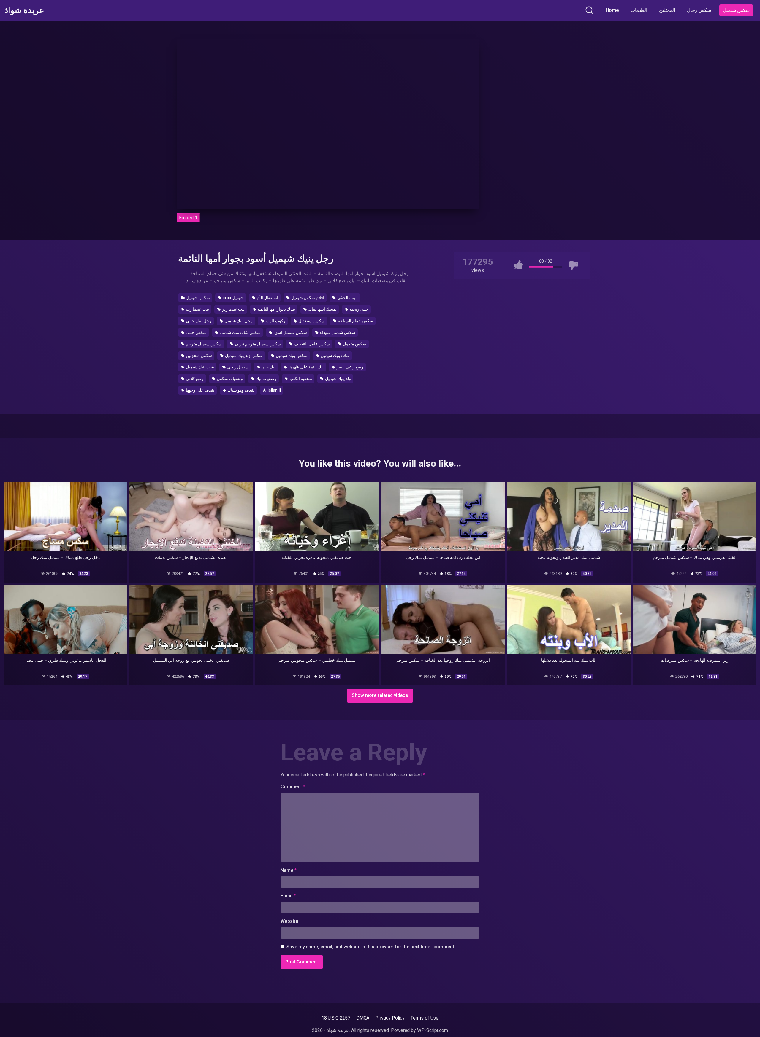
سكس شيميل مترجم (203, 344)
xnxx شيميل (233, 297)
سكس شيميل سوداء (337, 332)
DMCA (363, 1018)
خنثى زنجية (359, 309)
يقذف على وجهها (199, 390)
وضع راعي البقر (349, 367)
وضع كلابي (194, 378)
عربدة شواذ (24, 10)
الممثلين (667, 10)
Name (289, 870)
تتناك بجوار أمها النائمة (276, 309)
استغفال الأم (267, 297)
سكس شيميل (736, 10)
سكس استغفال (311, 320)
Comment (293, 786)
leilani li (274, 390)
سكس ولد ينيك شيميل (243, 355)
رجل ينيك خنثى (198, 320)
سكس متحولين (198, 355)
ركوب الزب (275, 320)
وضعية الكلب (300, 378)
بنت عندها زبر (233, 309)
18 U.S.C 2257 (336, 1018)
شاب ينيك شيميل (335, 355)
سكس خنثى (196, 332)
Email (288, 896)
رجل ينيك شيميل (238, 320)
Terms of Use (424, 1018)
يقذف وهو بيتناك (241, 390)
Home (612, 10)
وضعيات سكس (229, 378)
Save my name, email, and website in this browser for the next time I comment (370, 947)
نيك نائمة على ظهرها (306, 367)
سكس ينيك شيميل (291, 355)
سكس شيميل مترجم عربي (257, 344)
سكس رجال (699, 10)
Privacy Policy (390, 1018)
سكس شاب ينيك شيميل (240, 332)
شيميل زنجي (237, 367)
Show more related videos (380, 695)
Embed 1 (188, 218)
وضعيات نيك (265, 378)
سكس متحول (354, 344)
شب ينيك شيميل (199, 367)
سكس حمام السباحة (355, 320)
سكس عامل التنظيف (311, 344)
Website (289, 921)
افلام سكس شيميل (307, 297)
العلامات (639, 10)
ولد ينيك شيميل (337, 378)
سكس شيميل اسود (290, 332)
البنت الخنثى (347, 297)
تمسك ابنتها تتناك (322, 309)
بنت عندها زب (197, 309)
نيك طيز (268, 367)
